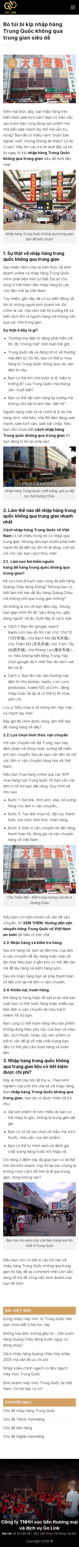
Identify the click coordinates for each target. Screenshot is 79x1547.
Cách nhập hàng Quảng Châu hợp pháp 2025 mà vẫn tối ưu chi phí (36, 1357)
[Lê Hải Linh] (20, 7)
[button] (73, 7)
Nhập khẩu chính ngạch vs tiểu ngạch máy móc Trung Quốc (35, 1371)
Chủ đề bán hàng (17, 1428)
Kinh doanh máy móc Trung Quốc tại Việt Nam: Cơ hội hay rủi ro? (37, 1386)
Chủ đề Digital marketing (23, 1436)
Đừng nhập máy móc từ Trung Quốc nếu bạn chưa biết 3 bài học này (37, 1322)
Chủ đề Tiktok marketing (23, 1419)
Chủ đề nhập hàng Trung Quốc (29, 1410)
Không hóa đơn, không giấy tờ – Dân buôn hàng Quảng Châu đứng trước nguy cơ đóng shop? (38, 1339)
